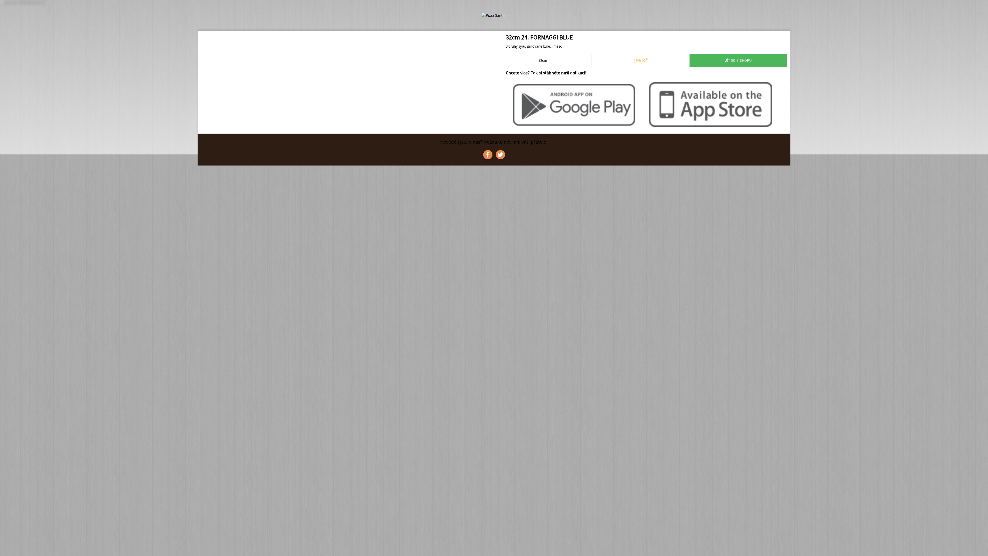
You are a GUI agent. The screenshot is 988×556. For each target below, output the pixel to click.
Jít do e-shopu (738, 60)
